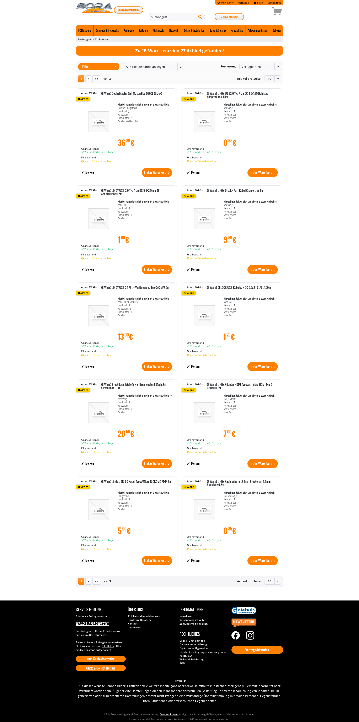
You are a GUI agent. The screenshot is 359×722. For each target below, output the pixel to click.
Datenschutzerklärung (193, 644)
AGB (182, 663)
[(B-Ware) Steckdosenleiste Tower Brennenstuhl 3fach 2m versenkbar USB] (99, 411)
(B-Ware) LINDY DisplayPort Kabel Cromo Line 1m (235, 191)
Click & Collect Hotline (128, 10)
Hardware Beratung (140, 620)
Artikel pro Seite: (249, 79)
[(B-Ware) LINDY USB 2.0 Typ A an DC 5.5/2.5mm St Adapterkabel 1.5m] (99, 217)
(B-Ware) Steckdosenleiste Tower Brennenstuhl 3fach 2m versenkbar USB (133, 386)
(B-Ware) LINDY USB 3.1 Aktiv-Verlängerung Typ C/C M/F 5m (135, 288)
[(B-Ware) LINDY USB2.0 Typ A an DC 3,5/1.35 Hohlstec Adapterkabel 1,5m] (204, 120)
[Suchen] (200, 16)
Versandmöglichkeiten (193, 620)
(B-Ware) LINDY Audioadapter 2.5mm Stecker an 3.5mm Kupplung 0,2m (238, 483)
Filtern (86, 66)
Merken (89, 172)
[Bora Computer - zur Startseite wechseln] (95, 11)
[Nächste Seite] (88, 78)
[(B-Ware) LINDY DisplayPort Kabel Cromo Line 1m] (204, 217)
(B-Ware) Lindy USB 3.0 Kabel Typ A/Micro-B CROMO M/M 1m (136, 482)
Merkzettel (243, 2)
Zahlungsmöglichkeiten (194, 623)
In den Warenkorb (155, 172)
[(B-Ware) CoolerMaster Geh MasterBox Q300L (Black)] (99, 120)
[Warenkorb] (262, 12)
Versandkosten (169, 714)
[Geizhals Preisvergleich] (256, 610)
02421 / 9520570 (92, 624)
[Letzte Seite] (96, 78)
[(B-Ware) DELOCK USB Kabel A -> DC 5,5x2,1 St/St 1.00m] (204, 314)
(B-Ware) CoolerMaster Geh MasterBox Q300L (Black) (131, 94)
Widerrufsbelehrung (192, 659)
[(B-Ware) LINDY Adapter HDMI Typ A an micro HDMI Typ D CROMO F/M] (204, 411)
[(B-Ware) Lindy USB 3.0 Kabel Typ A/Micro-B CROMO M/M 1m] (99, 508)
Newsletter (186, 616)
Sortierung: (228, 66)
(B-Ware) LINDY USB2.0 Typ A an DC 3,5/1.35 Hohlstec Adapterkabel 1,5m (237, 95)
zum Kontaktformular (100, 658)
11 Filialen (108, 646)
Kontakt (133, 623)
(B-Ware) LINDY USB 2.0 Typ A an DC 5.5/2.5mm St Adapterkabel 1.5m (130, 192)
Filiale (260, 2)
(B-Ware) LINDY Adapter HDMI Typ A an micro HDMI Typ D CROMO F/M (239, 386)
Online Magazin (229, 16)
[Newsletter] (256, 623)
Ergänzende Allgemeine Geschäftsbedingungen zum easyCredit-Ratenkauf (203, 651)
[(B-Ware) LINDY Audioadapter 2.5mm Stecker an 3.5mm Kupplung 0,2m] (204, 508)
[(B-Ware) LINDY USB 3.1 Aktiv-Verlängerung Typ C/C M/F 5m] (99, 314)
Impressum (134, 627)
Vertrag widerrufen (257, 649)
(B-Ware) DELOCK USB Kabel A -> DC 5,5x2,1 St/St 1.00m (239, 288)
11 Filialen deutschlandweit (144, 616)
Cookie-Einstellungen (192, 640)
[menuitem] (225, 2)
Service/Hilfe (274, 2)
